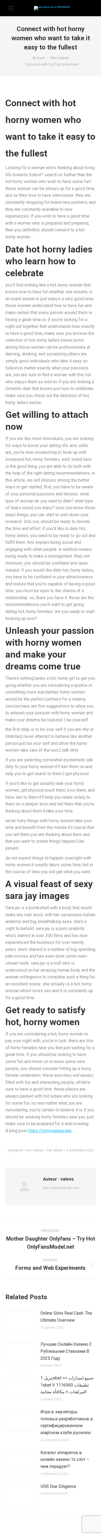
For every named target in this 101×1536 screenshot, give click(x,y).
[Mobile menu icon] (10, 8)
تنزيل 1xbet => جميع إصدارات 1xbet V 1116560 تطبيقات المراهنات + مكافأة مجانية (66, 1384)
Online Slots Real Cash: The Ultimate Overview (66, 1317)
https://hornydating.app (50, 1130)
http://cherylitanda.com (61, 1188)
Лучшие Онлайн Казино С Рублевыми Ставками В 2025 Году (66, 1351)
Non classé (34, 1150)
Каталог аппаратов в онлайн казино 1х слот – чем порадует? (64, 1459)
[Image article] (20, 1322)
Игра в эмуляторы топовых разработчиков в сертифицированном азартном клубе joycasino (66, 1422)
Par (54, 1150)
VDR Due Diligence (58, 1486)
